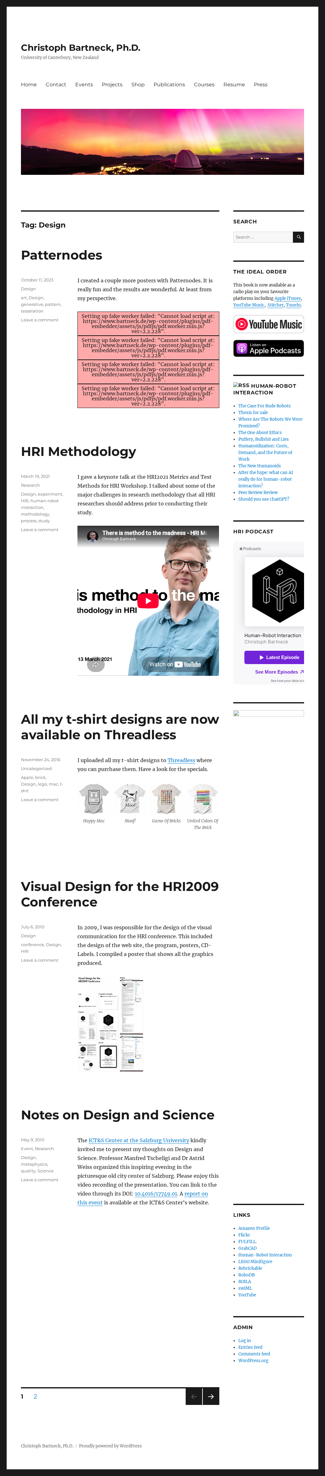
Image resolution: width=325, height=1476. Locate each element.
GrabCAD (247, 1248)
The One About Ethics (260, 432)
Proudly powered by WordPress (110, 1446)
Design (28, 288)
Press (261, 85)
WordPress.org (253, 1360)
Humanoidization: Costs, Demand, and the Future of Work (265, 452)
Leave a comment (39, 319)
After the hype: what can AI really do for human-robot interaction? (265, 479)
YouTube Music (248, 305)
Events (84, 85)
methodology (35, 514)
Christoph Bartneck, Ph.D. (80, 47)
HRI (25, 500)
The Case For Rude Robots (265, 406)
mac (53, 784)
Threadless (181, 760)
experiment (50, 494)
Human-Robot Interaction (265, 1255)
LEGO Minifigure (255, 1261)
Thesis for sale (253, 412)
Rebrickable (250, 1268)
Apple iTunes (288, 298)
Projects (112, 85)
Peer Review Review (258, 492)
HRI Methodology (78, 451)
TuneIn (293, 305)
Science (45, 1170)
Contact (56, 85)
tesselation (32, 310)
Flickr (244, 1235)
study (44, 520)
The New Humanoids (259, 466)
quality (28, 1170)
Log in (244, 1340)
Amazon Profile (254, 1228)
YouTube (247, 1295)
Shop (138, 85)
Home (29, 85)
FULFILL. (247, 1241)
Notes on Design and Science (118, 1115)
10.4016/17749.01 (156, 1193)
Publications (169, 85)
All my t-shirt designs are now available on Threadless (120, 726)
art (24, 297)
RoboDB (246, 1275)
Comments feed (254, 1354)
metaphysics (34, 1164)
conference (32, 944)
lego (42, 784)
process (28, 520)
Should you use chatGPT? (263, 499)
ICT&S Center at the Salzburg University (139, 1140)
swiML (245, 1288)
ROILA (244, 1281)
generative (32, 304)
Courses (204, 85)
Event (27, 1148)
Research (30, 485)
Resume (234, 85)
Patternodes (61, 255)
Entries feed (250, 1347)
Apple (27, 777)
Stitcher (276, 305)
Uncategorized (36, 768)
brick (40, 777)
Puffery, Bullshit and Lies (263, 439)
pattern (53, 304)
